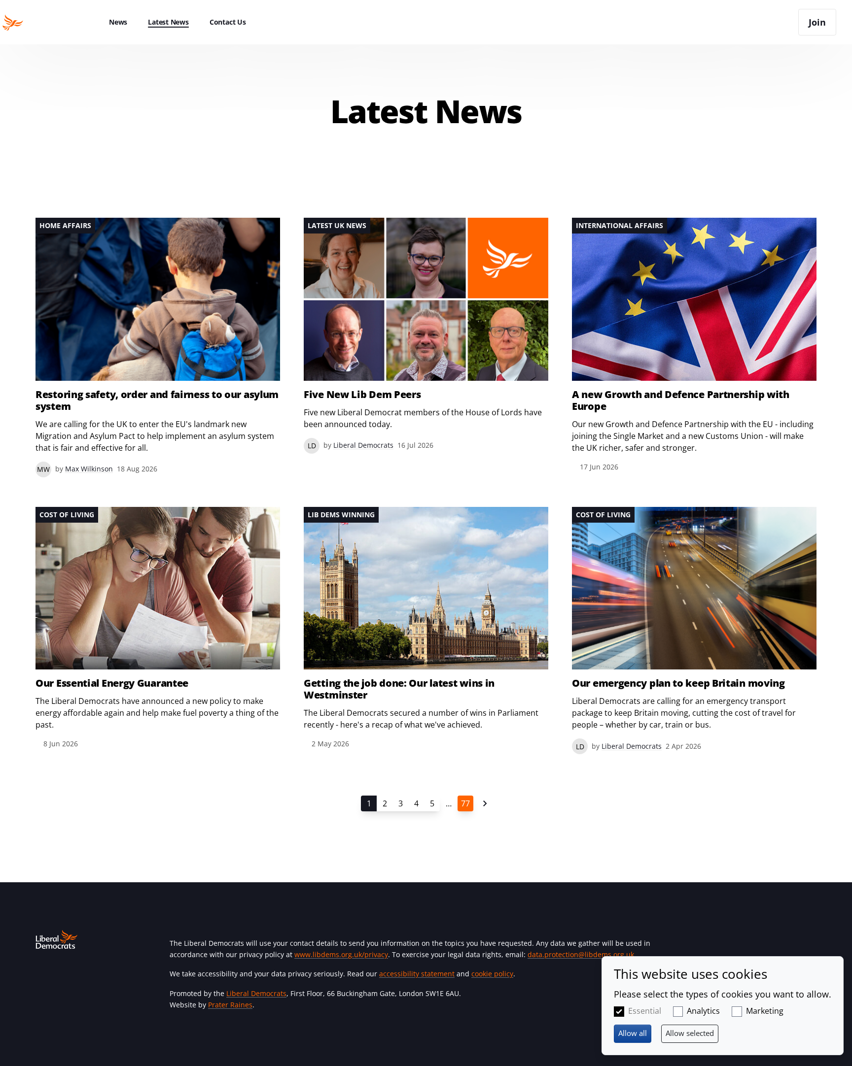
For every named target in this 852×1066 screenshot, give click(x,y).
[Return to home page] (49, 22)
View (158, 347)
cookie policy (492, 973)
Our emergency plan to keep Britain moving (678, 683)
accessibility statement (417, 973)
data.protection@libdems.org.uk (581, 954)
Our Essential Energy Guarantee (112, 683)
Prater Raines (230, 1004)
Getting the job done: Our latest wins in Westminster (399, 689)
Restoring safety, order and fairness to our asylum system (157, 400)
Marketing (764, 1010)
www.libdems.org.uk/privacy (341, 954)
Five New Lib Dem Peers (362, 394)
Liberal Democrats (256, 993)
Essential (644, 1010)
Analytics (703, 1010)
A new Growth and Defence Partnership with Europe (680, 400)
